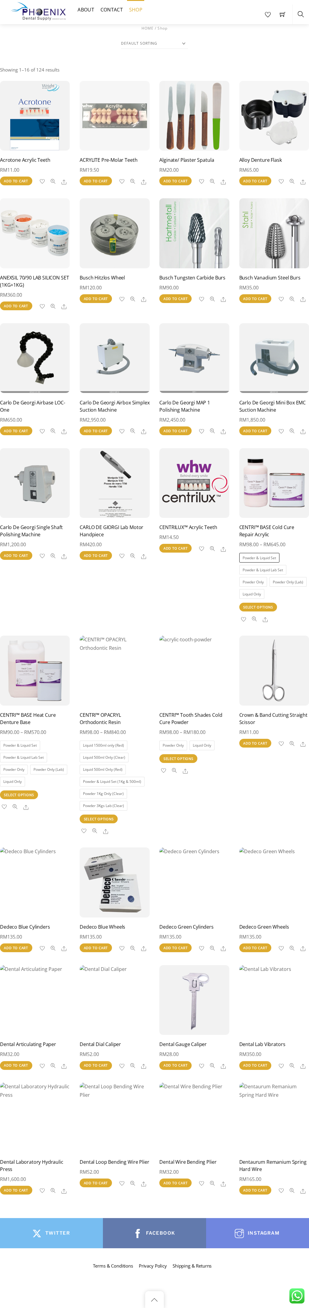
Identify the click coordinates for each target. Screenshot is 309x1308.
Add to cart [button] (16, 181)
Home (148, 28)
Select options (258, 607)
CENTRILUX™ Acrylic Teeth (188, 527)
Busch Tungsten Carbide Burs (192, 277)
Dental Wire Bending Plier (187, 1162)
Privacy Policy (153, 1266)
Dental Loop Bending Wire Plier (114, 1162)
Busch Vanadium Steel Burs (270, 277)
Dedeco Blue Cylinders (25, 927)
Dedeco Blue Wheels (102, 927)
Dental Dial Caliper (100, 1044)
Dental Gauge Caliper (183, 1044)
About (86, 9)
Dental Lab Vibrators (262, 1044)
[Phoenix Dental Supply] (38, 10)
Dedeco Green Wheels (264, 927)
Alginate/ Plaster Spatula (186, 160)
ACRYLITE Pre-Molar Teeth (108, 160)
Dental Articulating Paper (28, 1044)
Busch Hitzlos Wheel (102, 277)
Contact (111, 9)
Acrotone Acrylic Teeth (25, 160)
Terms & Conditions (113, 1266)
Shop (135, 9)
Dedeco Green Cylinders (186, 927)
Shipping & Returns (192, 1266)
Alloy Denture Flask (260, 160)
